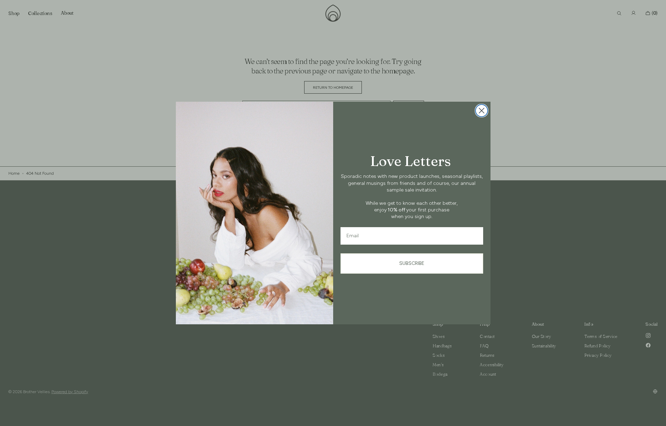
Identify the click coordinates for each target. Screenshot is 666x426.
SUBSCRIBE (411, 263)
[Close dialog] (481, 110)
